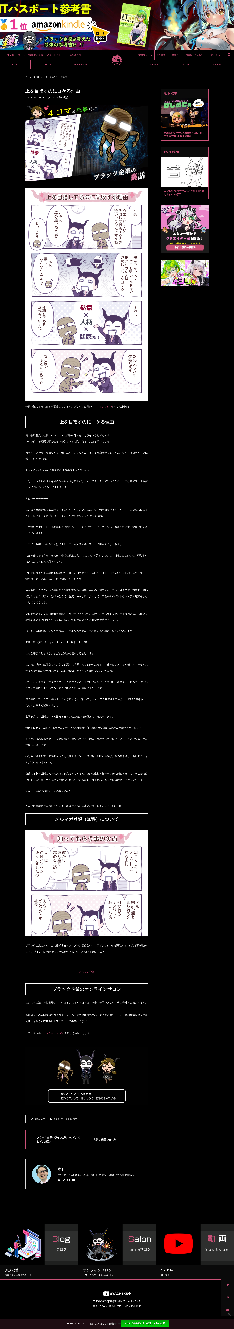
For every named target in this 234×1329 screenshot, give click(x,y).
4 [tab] (189, 124)
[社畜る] (117, 60)
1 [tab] (180, 124)
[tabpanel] (185, 119)
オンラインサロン (102, 406)
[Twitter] (64, 1180)
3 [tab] (186, 124)
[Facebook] (68, 1180)
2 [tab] (183, 124)
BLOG (42, 97)
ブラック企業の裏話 (58, 97)
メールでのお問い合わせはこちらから (143, 1323)
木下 (43, 1119)
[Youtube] (73, 1180)
